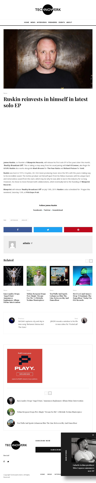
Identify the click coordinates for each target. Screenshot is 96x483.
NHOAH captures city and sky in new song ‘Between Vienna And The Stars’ (31, 323)
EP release (14, 220)
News (33, 22)
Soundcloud (57, 210)
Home (26, 22)
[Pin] (78, 229)
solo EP (25, 220)
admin (26, 243)
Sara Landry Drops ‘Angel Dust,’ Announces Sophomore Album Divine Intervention (12, 298)
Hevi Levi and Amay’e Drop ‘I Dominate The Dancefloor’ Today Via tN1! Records (82, 297)
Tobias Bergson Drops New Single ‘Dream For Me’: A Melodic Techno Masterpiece (36, 297)
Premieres (52, 22)
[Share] (18, 229)
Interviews (42, 22)
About (69, 22)
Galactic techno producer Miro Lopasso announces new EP (83, 468)
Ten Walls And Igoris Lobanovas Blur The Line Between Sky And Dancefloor (59, 297)
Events (62, 22)
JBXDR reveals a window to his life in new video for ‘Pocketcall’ (64, 321)
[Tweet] (48, 229)
